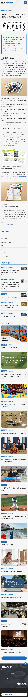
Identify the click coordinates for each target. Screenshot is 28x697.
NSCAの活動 (4, 238)
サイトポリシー (4, 678)
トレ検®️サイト (22, 176)
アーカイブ (14, 658)
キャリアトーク (4, 252)
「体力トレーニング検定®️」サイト (9, 224)
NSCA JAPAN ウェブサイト (8, 673)
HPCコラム (3, 235)
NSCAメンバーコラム (6, 242)
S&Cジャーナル (4, 245)
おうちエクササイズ (5, 249)
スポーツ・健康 (4, 256)
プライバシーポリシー (6, 680)
